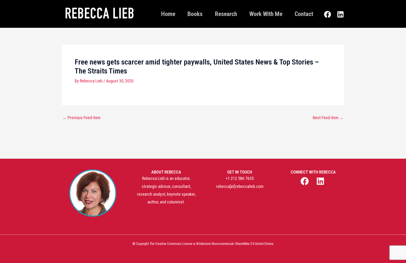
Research (226, 13)
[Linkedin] (340, 14)
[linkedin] (321, 181)
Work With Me (265, 13)
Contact (304, 13)
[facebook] (305, 181)
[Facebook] (327, 14)
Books (195, 13)
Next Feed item (328, 118)
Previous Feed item (81, 118)
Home (168, 13)
